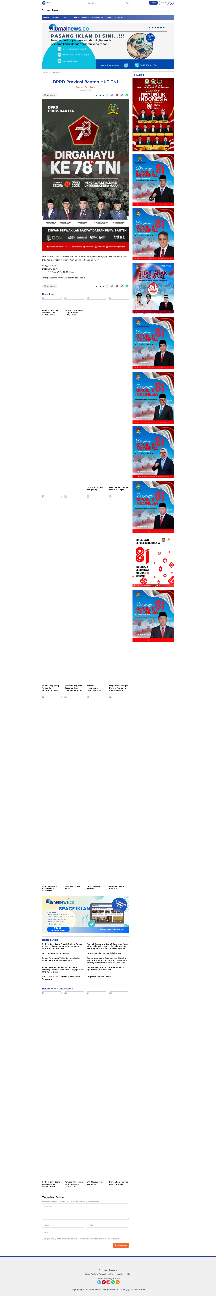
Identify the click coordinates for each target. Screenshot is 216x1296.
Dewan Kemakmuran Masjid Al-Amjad (118, 488)
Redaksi (79, 87)
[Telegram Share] (122, 95)
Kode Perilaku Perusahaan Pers (99, 1274)
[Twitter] (99, 1282)
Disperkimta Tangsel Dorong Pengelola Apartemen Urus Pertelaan (118, 688)
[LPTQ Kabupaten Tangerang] (96, 391)
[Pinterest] (104, 1282)
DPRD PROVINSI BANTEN (94, 887)
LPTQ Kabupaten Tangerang (95, 488)
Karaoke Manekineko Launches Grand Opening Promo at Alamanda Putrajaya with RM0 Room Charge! (96, 688)
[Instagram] (108, 1282)
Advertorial (90, 87)
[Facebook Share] (107, 95)
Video (108, 18)
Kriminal (85, 18)
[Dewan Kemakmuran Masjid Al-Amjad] (119, 391)
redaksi (120, 1274)
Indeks (164, 3)
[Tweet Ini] (112, 95)
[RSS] (118, 1282)
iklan (129, 1274)
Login (153, 3)
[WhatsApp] (113, 1282)
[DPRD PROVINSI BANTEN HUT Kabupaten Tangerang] (52, 790)
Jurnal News (51, 10)
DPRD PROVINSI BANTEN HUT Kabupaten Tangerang (49, 888)
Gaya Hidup (97, 18)
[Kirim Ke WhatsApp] (127, 95)
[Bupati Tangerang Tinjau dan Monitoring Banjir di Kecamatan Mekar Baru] (52, 589)
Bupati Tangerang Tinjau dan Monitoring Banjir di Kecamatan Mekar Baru (51, 688)
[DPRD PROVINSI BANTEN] (96, 790)
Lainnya (119, 18)
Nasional (56, 18)
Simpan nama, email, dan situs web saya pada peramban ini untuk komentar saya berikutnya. (82, 1239)
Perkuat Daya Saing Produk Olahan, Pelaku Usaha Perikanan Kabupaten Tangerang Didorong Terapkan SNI (51, 312)
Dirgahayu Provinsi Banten (73, 887)
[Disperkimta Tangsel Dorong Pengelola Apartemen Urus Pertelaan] (119, 589)
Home (46, 18)
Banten (66, 18)
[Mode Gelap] (172, 3)
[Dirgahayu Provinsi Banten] (74, 790)
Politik (76, 18)
